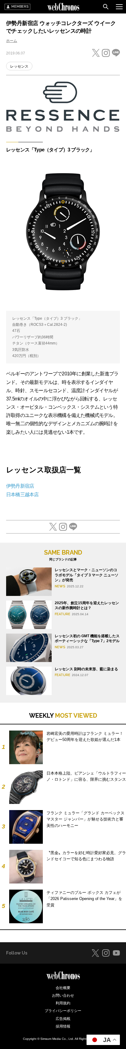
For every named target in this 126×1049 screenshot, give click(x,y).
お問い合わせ (63, 995)
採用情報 (63, 1026)
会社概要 (63, 988)
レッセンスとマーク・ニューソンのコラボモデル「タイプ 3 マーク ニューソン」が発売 (86, 575)
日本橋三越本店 (22, 494)
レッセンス (19, 66)
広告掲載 (63, 1019)
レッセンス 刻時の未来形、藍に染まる (86, 669)
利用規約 (63, 1003)
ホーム (11, 41)
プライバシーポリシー (63, 1011)
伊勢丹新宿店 (20, 486)
